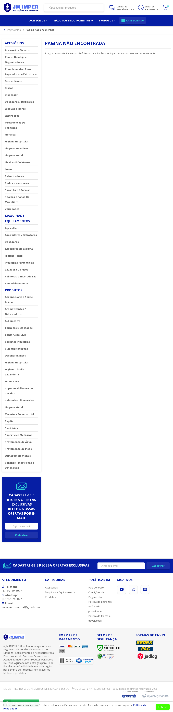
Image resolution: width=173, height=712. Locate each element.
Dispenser (11, 94)
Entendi (162, 707)
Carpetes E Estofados (19, 327)
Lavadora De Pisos (16, 269)
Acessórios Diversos (18, 50)
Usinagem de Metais (18, 455)
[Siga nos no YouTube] (121, 589)
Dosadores (12, 241)
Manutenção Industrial (19, 414)
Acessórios (51, 587)
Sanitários (11, 428)
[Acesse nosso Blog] (145, 589)
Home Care (12, 381)
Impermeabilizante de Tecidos (19, 391)
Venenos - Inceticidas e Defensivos (19, 465)
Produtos (50, 597)
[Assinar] (21, 535)
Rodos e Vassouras (17, 183)
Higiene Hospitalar (17, 141)
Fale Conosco (96, 587)
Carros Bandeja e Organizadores (16, 59)
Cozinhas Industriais (18, 341)
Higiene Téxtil (13, 255)
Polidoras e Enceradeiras (20, 276)
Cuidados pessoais (17, 348)
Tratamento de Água (18, 442)
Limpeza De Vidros (16, 148)
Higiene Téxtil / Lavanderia (14, 372)
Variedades (12, 209)
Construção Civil (15, 334)
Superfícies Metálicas (18, 435)
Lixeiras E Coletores (17, 162)
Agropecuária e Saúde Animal (19, 299)
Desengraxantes (15, 355)
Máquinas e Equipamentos (60, 592)
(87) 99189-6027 (12, 589)
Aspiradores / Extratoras (21, 235)
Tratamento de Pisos (18, 448)
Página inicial (14, 29)
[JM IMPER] (21, 7)
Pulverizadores (14, 176)
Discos (9, 88)
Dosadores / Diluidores (19, 101)
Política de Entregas (100, 601)
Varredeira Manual (16, 283)
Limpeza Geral (14, 155)
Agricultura (12, 228)
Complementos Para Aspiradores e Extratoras (21, 71)
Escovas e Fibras (15, 108)
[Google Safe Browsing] (105, 656)
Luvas (8, 169)
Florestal (10, 134)
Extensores (12, 115)
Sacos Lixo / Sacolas (17, 190)
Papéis (9, 421)
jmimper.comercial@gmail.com (21, 605)
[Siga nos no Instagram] (133, 589)
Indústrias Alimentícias (19, 262)
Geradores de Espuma (19, 248)
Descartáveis (13, 81)
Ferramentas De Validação (15, 125)
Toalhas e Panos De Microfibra (17, 199)
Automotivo (12, 321)
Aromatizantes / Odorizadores (15, 311)
